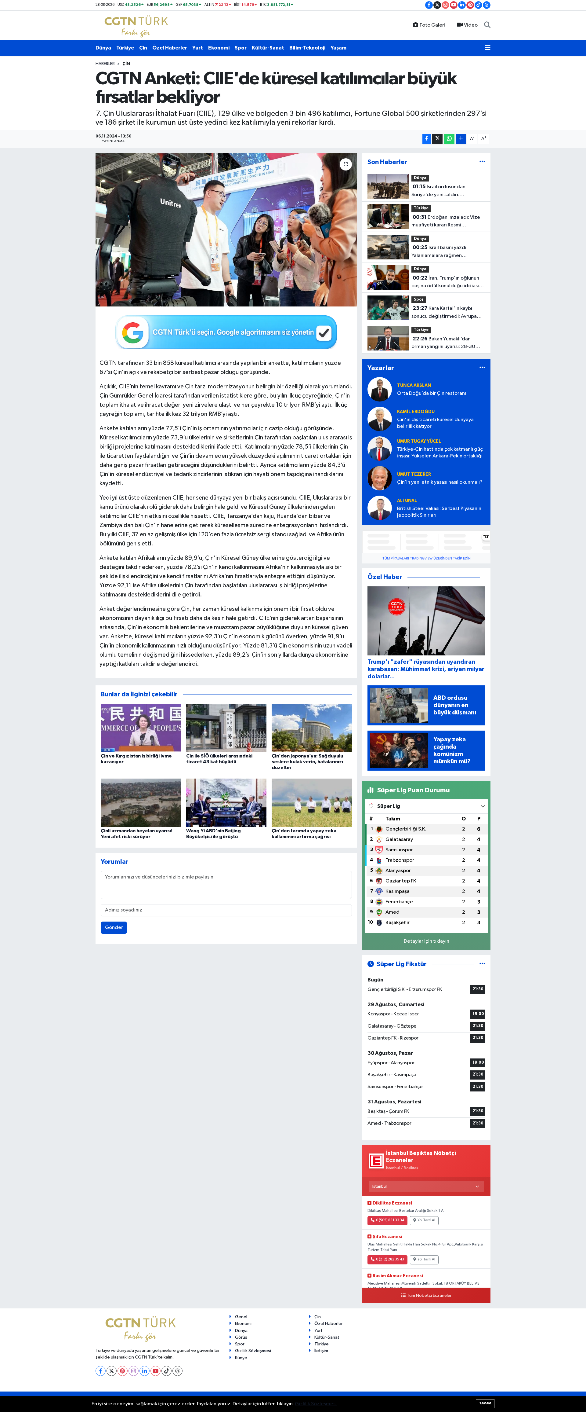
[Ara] (487, 25)
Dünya (103, 47)
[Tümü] (482, 162)
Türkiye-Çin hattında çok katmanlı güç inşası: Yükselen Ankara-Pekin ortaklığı (440, 452)
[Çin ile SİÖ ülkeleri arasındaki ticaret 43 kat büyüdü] (226, 727)
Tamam (485, 1403)
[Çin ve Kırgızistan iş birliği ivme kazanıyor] (141, 727)
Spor (241, 47)
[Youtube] (155, 1371)
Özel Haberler (169, 47)
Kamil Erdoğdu (416, 411)
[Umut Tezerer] (379, 478)
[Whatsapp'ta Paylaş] (449, 139)
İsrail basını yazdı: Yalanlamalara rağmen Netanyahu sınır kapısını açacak (446, 252)
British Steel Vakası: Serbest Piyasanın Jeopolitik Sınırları (439, 512)
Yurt (197, 47)
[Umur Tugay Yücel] (379, 448)
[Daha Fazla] (461, 139)
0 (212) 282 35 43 (390, 1259)
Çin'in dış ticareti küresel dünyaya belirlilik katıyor (435, 423)
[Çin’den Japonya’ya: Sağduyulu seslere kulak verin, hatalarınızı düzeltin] (312, 727)
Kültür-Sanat (268, 47)
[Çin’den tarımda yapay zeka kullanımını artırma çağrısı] (312, 802)
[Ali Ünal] (379, 507)
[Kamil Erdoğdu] (379, 418)
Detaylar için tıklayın (426, 941)
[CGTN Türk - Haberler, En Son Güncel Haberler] (137, 25)
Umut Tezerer (414, 474)
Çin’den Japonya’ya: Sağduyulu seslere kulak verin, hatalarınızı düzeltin (307, 762)
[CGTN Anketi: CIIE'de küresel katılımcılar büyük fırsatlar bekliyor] (226, 229)
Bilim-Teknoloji (307, 47)
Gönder (114, 927)
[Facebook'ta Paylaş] (426, 139)
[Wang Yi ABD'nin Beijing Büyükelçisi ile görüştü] (226, 802)
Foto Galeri (432, 25)
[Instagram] (133, 1371)
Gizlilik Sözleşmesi (253, 1350)
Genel (241, 1317)
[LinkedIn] (144, 1371)
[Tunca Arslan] (379, 389)
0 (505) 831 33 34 (390, 1220)
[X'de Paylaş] (437, 139)
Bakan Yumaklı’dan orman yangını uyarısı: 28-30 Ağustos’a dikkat (443, 343)
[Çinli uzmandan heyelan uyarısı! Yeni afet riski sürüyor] (141, 802)
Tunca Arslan (414, 385)
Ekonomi (219, 47)
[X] (112, 1371)
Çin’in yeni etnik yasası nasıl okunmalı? (440, 482)
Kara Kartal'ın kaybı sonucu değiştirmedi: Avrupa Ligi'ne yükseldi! (444, 313)
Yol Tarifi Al (426, 1220)
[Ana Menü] (487, 48)
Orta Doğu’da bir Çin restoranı (431, 393)
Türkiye (125, 47)
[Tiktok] (166, 1371)
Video (471, 25)
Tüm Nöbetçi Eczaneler (429, 1295)
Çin (143, 47)
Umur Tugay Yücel (419, 441)
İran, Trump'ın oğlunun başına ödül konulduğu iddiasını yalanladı (447, 282)
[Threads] (177, 1371)
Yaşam (338, 47)
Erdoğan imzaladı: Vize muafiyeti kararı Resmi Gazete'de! (445, 222)
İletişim (321, 1350)
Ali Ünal (407, 500)
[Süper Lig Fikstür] (482, 964)
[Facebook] (101, 1371)
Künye (241, 1357)
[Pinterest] (123, 1371)
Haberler (105, 64)
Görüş (241, 1337)
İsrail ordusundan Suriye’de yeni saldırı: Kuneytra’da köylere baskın (442, 191)
